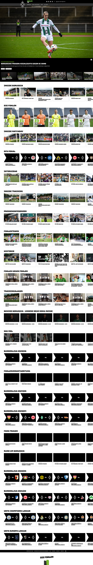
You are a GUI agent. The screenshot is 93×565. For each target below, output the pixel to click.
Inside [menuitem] (42, 4)
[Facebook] (46, 1)
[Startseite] (22, 4)
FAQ (50, 551)
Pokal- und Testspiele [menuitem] (36, 4)
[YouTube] (48, 1)
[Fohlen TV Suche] (54, 1)
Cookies (53, 551)
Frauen (2, 68)
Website (62, 551)
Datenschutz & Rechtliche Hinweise (41, 551)
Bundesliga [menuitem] (29, 4)
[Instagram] (50, 1)
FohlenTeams (8, 68)
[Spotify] (52, 1)
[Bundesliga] (66, 551)
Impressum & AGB (29, 551)
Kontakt (58, 551)
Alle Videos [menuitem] (46, 4)
